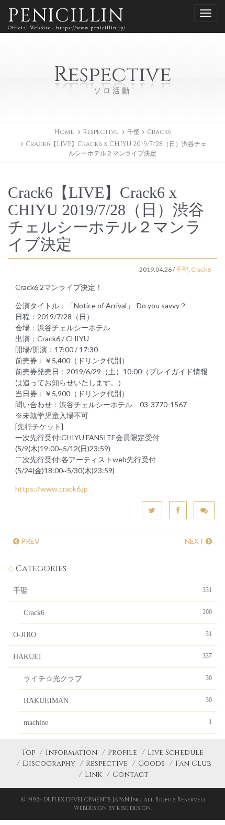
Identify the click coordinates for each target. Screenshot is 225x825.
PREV (29, 541)
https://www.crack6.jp (51, 488)
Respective (107, 763)
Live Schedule (176, 752)
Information (71, 752)
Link (93, 774)
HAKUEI (112, 656)
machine (118, 722)
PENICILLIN (67, 17)
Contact (131, 774)
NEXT (195, 541)
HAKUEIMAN (118, 700)
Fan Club (193, 763)
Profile (122, 752)
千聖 (133, 132)
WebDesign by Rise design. (113, 808)
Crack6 (159, 132)
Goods (151, 763)
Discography (48, 763)
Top (28, 752)
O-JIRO (112, 634)
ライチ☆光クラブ (118, 678)
